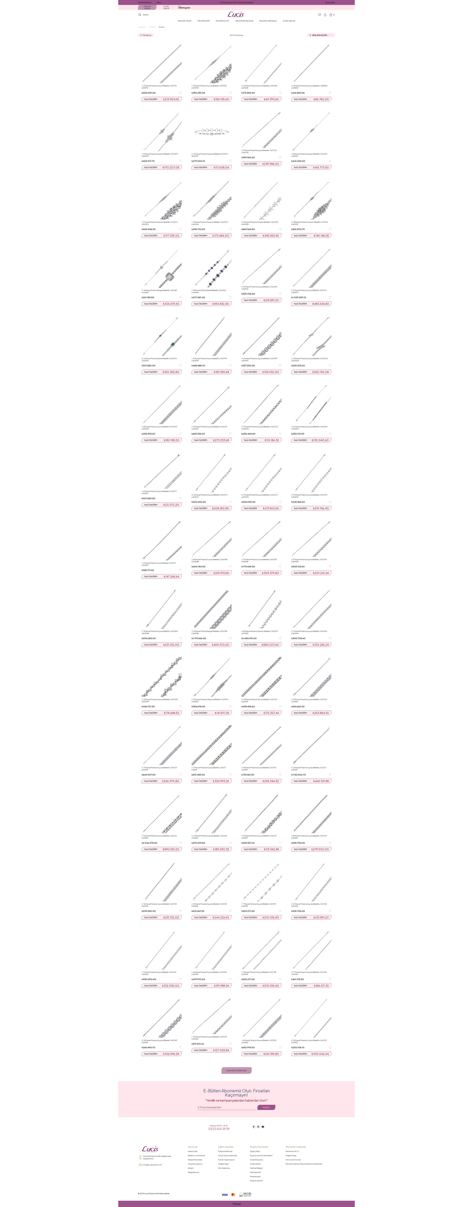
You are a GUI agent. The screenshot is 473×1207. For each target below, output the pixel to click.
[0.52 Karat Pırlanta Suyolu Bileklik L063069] (311, 404)
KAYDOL (266, 1107)
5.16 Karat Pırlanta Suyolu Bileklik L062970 (309, 290)
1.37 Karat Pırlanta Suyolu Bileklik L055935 (209, 85)
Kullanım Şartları (256, 1181)
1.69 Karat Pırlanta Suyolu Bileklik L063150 (259, 1040)
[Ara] (140, 15)
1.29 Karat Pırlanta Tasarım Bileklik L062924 (210, 222)
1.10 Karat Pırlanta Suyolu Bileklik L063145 (258, 972)
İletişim (191, 1168)
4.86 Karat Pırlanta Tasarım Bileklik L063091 (259, 631)
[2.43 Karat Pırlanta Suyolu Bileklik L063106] (311, 677)
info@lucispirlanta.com (152, 1165)
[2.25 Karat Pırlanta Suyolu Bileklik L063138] (212, 881)
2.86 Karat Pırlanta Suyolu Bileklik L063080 (210, 559)
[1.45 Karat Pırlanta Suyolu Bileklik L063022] (162, 404)
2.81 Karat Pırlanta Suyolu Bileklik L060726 (259, 150)
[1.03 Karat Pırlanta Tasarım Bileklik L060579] (162, 131)
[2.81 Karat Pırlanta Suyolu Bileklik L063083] (311, 538)
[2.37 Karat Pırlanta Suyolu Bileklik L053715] (162, 63)
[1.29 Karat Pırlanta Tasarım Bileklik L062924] (212, 200)
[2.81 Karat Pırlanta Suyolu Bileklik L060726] (261, 129)
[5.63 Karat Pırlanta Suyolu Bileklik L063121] (311, 745)
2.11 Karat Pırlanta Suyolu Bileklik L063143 (159, 972)
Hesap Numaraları (195, 1160)
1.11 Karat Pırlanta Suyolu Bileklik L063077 (159, 563)
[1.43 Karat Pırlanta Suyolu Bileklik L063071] (162, 470)
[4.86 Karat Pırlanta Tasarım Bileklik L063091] (261, 609)
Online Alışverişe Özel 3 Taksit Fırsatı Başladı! (236, 2)
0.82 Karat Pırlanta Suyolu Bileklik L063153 (309, 1040)
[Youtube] (263, 1127)
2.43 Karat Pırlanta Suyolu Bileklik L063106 (309, 699)
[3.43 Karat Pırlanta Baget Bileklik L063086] (212, 609)
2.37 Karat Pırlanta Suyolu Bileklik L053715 (159, 85)
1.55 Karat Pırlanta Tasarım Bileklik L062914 (309, 154)
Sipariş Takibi (330, 2)
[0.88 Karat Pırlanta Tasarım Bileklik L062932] (311, 200)
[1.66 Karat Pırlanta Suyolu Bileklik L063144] (212, 950)
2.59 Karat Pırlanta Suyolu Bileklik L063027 (209, 426)
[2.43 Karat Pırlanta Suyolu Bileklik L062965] (261, 266)
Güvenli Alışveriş (256, 1160)
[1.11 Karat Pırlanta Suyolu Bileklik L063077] (162, 540)
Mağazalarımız (193, 1172)
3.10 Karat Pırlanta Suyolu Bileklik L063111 (209, 767)
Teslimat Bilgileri (256, 1168)
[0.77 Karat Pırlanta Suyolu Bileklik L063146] (311, 950)
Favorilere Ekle (180, 92)
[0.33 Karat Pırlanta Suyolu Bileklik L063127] (261, 813)
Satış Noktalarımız (145, 2)
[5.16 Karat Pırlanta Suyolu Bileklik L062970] (311, 268)
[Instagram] (258, 1127)
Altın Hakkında (224, 1168)
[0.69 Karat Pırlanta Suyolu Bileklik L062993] (261, 336)
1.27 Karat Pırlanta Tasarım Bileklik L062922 (160, 222)
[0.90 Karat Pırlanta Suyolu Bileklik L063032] (261, 404)
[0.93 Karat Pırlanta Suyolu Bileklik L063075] (311, 472)
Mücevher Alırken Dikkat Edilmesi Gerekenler (304, 1164)
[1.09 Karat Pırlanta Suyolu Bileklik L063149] (212, 1016)
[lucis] (150, 1149)
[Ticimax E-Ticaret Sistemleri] (236, 1204)
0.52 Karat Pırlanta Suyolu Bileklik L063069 (309, 426)
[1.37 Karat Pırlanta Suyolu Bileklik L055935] (212, 63)
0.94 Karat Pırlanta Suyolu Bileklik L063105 (259, 699)
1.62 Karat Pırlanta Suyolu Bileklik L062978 (209, 358)
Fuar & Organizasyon (226, 1160)
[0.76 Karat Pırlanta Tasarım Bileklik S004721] (212, 131)
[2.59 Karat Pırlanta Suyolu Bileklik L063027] (212, 404)
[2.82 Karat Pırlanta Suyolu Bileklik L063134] (311, 813)
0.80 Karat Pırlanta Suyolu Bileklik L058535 (309, 85)
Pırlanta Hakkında (225, 1151)
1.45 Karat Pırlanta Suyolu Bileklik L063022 (159, 426)
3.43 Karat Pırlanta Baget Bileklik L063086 (209, 631)
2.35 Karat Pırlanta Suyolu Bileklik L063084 (160, 631)
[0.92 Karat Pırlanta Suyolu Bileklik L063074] (261, 472)
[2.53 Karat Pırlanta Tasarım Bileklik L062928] (261, 200)
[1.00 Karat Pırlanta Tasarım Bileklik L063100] (212, 677)
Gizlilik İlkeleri (255, 1164)
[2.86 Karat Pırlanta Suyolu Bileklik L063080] (212, 538)
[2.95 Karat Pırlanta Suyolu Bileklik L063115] (261, 745)
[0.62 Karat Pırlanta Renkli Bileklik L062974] (162, 336)
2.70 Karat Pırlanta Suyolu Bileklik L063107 (159, 767)
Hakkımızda (192, 1151)
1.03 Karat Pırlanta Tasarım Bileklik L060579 (160, 154)
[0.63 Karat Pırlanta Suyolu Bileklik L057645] (261, 63)
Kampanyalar (255, 1176)
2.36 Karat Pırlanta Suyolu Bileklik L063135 (159, 904)
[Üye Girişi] (325, 15)
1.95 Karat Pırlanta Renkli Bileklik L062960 (209, 290)
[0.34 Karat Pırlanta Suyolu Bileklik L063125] (212, 813)
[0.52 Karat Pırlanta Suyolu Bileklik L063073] (212, 472)
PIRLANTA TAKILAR (147, 7)
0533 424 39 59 (219, 1129)
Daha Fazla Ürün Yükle (236, 1070)
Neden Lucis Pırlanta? (196, 1155)
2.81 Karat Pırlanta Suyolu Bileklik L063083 (309, 559)
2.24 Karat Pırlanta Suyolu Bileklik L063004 (309, 358)
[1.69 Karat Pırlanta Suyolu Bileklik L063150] (261, 1018)
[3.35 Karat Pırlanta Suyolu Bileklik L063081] (261, 538)
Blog (159, 2)
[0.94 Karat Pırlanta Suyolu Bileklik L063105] (261, 677)
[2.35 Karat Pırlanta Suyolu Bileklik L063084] (162, 609)
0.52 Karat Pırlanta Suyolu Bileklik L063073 (210, 495)
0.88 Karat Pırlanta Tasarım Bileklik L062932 (309, 222)
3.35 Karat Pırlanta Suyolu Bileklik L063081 (259, 559)
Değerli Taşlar (223, 1164)
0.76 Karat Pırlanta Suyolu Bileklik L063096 (309, 631)
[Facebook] (254, 1127)
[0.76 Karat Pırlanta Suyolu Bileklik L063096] (311, 609)
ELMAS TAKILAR (166, 7)
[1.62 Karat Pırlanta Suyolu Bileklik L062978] (212, 336)
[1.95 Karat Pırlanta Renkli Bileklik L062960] (212, 268)
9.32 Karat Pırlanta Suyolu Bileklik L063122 (159, 836)
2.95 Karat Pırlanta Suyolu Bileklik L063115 (258, 767)
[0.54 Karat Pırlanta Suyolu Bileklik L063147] (162, 1018)
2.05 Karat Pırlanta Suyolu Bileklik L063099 (160, 699)
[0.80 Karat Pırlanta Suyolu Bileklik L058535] (311, 63)
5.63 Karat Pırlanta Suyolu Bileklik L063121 (308, 767)
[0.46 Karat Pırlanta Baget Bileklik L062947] (162, 268)
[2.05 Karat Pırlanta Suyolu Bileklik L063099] (162, 677)
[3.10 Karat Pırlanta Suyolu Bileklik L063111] (212, 745)
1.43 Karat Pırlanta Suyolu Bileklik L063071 (159, 491)
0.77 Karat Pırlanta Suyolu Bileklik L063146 (309, 972)
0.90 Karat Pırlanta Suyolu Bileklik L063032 (259, 426)
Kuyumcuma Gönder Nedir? (261, 1155)
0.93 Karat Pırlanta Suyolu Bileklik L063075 (309, 495)
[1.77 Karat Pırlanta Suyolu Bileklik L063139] (261, 881)
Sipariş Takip (255, 1151)
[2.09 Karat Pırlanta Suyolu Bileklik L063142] (311, 881)
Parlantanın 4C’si (292, 1151)
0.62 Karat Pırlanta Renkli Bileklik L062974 (159, 358)
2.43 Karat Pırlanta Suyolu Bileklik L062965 (259, 286)
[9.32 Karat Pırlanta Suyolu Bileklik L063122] (162, 813)
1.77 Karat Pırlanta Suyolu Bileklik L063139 (258, 904)
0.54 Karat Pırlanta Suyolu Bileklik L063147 (159, 1040)
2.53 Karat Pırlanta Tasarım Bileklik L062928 (259, 222)
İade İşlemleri (255, 1172)
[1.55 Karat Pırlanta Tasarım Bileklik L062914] (311, 131)
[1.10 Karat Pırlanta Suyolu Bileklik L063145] (261, 950)
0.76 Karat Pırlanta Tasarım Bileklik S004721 (210, 154)
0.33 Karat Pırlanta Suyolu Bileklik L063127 (259, 836)
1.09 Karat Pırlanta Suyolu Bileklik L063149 (209, 1036)
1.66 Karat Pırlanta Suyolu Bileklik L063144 (209, 972)
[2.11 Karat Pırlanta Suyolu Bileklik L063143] (162, 950)
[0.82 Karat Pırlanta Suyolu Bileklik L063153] (311, 1018)
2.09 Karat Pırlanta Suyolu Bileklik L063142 (309, 904)
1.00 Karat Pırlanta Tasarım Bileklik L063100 (210, 699)
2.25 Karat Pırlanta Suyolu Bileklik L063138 (209, 904)
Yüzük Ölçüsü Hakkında (227, 1155)
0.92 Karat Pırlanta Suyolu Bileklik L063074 (259, 495)
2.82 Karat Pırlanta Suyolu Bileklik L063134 (309, 836)
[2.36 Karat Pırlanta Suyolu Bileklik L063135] (162, 881)
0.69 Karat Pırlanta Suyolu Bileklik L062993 (259, 358)
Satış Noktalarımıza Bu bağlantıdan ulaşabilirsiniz (157, 1157)
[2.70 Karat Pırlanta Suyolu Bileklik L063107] (162, 745)
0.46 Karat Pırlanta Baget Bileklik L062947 (159, 290)
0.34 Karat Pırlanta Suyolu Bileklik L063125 (209, 836)
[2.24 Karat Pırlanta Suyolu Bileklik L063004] (311, 336)
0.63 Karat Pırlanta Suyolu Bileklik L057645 (259, 85)
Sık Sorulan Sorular (293, 1160)
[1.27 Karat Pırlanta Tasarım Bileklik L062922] (162, 200)
